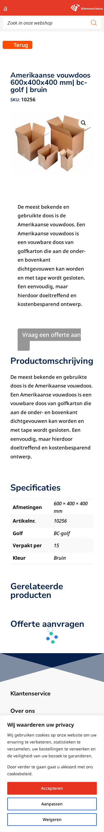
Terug (21, 44)
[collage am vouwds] (52, 143)
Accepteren (52, 788)
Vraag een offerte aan (51, 335)
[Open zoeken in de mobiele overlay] (52, 23)
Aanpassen (52, 804)
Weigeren (52, 819)
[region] (52, 773)
